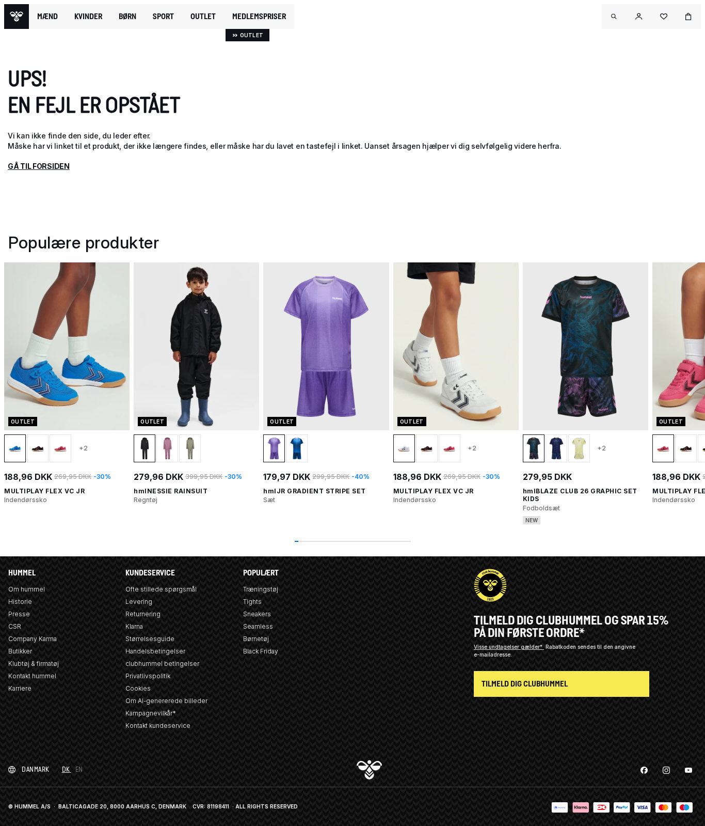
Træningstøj (260, 589)
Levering (138, 601)
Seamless (258, 626)
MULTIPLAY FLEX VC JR (44, 491)
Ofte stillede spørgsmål (161, 589)
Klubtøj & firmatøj (33, 663)
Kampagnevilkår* (150, 713)
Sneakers (257, 614)
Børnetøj (256, 639)
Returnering (143, 614)
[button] (614, 16)
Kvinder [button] (88, 16)
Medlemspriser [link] (259, 16)
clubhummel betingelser (162, 663)
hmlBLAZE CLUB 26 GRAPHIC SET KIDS (580, 495)
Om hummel (26, 589)
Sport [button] (163, 16)
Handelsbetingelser (155, 651)
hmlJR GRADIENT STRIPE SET (314, 491)
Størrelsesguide (149, 639)
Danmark (36, 769)
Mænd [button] (47, 16)
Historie (20, 601)
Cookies (138, 688)
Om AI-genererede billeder (166, 701)
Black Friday (260, 651)
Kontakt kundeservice (157, 725)
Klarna (134, 626)
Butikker (20, 651)
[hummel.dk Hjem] (16, 16)
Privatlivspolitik (147, 676)
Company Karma (32, 639)
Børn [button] (127, 16)
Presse (19, 614)
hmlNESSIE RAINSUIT (170, 491)
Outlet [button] (203, 16)
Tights (252, 601)
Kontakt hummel (32, 676)
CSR (14, 626)
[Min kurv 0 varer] (688, 16)
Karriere (19, 688)
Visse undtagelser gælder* (509, 647)
